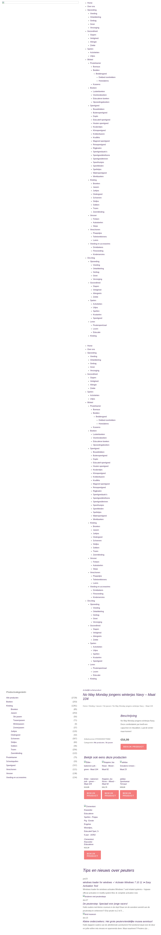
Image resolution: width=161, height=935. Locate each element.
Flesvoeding (98, 251)
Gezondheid (92, 31)
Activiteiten (94, 52)
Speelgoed (94, 106)
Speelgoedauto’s (100, 152)
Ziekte (92, 45)
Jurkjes (96, 191)
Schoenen (97, 198)
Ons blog (91, 258)
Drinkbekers (98, 247)
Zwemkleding (98, 212)
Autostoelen (98, 223)
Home (89, 3)
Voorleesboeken (100, 95)
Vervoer (93, 215)
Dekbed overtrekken (107, 77)
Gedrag (93, 21)
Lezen (95, 329)
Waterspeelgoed (100, 173)
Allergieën (97, 293)
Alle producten (12, 698)
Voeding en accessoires (100, 244)
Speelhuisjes (98, 162)
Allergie (93, 42)
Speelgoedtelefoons (101, 155)
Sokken (96, 205)
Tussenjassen (19, 720)
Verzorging (94, 28)
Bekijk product (133, 747)
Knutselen (97, 315)
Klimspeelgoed (99, 130)
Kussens (96, 84)
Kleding (93, 180)
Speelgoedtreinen (100, 159)
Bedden (96, 70)
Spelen (90, 49)
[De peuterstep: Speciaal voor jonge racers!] (94, 896)
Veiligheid (94, 38)
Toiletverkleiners (100, 237)
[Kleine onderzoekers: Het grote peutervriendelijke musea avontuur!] (89, 914)
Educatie (96, 332)
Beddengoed (101, 74)
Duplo (95, 116)
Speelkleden (98, 166)
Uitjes (92, 56)
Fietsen (96, 219)
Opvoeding (92, 10)
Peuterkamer (95, 63)
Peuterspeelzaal (100, 325)
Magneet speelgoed (101, 141)
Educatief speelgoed (101, 120)
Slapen (93, 35)
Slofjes (96, 201)
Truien (95, 208)
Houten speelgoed (100, 123)
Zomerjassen (18, 728)
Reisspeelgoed (99, 145)
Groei (92, 24)
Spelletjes (97, 169)
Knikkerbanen (99, 134)
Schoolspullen (12, 761)
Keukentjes (97, 127)
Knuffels (96, 137)
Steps (95, 226)
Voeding (93, 14)
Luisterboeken (99, 91)
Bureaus (96, 67)
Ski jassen (17, 717)
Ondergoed (97, 194)
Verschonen (95, 230)
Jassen (96, 187)
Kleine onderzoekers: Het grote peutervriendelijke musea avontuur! (118, 921)
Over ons (91, 6)
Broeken (96, 184)
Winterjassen (18, 724)
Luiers (95, 240)
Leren (92, 322)
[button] (121, 342)
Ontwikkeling (95, 17)
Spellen (96, 311)
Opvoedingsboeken (101, 102)
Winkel (90, 60)
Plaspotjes (97, 233)
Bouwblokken (98, 109)
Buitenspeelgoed (100, 113)
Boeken (93, 88)
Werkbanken (98, 176)
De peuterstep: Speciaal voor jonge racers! (105, 903)
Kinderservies (99, 254)
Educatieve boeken (101, 99)
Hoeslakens (104, 81)
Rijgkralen (97, 148)
